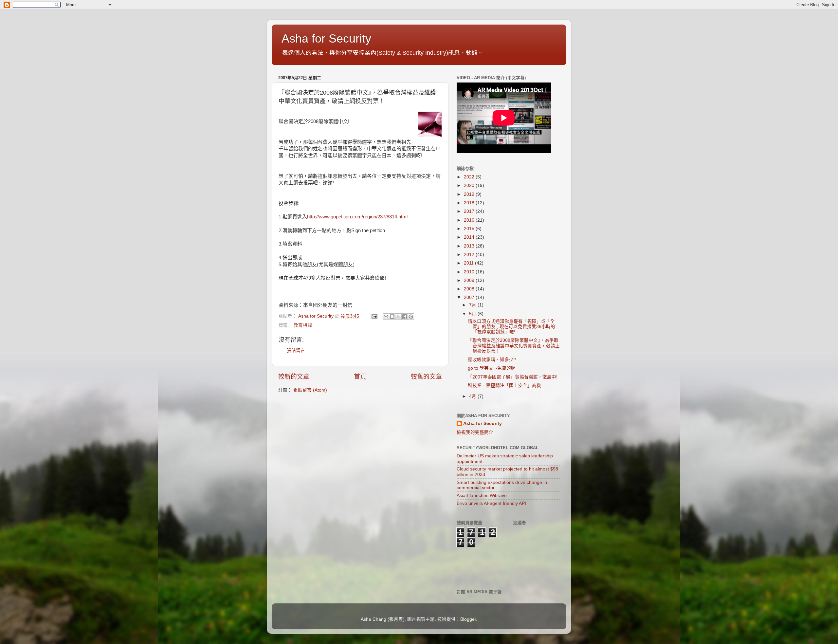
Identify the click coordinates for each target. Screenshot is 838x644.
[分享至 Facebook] (404, 316)
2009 (470, 280)
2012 (470, 254)
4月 (473, 396)
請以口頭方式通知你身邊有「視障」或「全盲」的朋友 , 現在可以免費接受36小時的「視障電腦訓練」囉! (511, 326)
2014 (470, 237)
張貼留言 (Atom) (310, 390)
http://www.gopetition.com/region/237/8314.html (357, 216)
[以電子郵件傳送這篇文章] (386, 316)
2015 (470, 228)
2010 (470, 271)
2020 (470, 185)
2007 (470, 297)
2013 (470, 246)
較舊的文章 (426, 376)
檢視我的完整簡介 (475, 432)
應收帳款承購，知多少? (492, 359)
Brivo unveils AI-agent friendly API (491, 503)
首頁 (360, 376)
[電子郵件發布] (374, 316)
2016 (470, 220)
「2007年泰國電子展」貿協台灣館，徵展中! (512, 377)
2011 (469, 263)
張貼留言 (296, 350)
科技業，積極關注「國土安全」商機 (504, 385)
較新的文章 (293, 376)
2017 (470, 211)
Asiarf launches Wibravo (482, 495)
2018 (470, 202)
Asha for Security (326, 38)
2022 (470, 177)
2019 (470, 194)
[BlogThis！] (392, 316)
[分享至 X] (398, 316)
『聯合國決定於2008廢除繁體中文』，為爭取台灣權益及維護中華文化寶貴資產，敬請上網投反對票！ (514, 345)
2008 (470, 288)
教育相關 (303, 325)
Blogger (468, 619)
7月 (473, 305)
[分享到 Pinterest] (411, 316)
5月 (473, 313)
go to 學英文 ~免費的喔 (492, 368)
